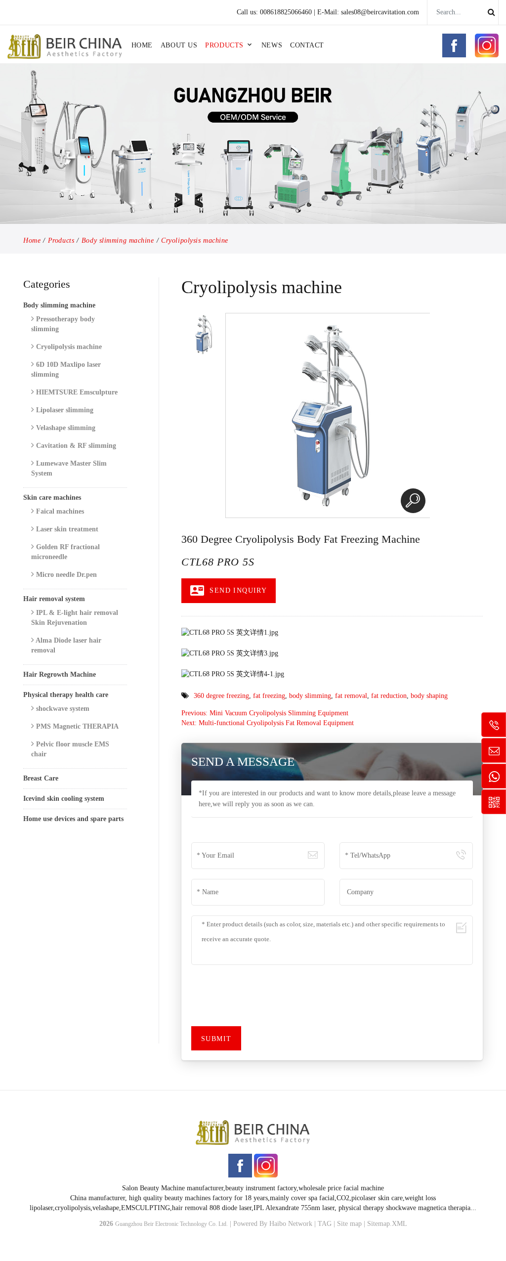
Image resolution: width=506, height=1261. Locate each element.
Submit (216, 1039)
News (271, 45)
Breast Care (40, 778)
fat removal (351, 695)
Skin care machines (52, 497)
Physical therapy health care (65, 694)
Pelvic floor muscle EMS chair (70, 749)
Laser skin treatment (66, 529)
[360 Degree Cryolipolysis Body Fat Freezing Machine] (413, 500)
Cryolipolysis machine (194, 240)
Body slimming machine (118, 240)
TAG (325, 1223)
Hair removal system (54, 599)
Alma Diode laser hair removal (66, 645)
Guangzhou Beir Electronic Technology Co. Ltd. (171, 1223)
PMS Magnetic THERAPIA (76, 726)
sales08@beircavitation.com (380, 12)
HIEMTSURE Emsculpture (76, 392)
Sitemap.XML (387, 1223)
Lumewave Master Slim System (69, 468)
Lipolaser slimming (63, 410)
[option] (203, 334)
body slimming (310, 695)
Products (224, 45)
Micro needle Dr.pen (65, 574)
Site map (349, 1223)
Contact (307, 45)
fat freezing (269, 695)
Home (142, 45)
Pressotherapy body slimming (63, 324)
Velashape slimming (64, 428)
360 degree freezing (221, 695)
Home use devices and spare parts (73, 819)
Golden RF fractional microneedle (65, 552)
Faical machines (59, 511)
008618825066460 (286, 12)
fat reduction (389, 695)
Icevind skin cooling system (63, 798)
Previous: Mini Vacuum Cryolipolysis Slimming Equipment (264, 713)
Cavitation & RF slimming (75, 445)
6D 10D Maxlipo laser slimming (66, 369)
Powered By (251, 1223)
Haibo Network (290, 1223)
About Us (179, 45)
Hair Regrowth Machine (59, 674)
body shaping (429, 695)
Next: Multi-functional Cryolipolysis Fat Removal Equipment (267, 723)
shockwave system (61, 708)
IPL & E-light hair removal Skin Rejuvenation (74, 617)
